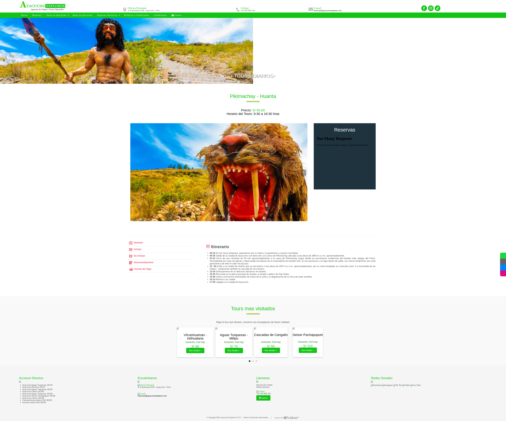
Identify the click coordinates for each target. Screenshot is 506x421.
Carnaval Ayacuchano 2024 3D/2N (37, 400)
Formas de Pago (142, 269)
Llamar (264, 398)
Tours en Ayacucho (56, 15)
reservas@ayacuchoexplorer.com (328, 10)
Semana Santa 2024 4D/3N (34, 402)
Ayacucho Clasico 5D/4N (33, 398)
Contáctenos (160, 15)
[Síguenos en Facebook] (503, 267)
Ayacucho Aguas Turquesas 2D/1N (37, 385)
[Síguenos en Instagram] (503, 273)
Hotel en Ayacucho (82, 15)
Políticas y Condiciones (136, 15)
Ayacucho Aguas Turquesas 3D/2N (37, 389)
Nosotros (37, 15)
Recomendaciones (143, 262)
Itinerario (138, 242)
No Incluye (139, 255)
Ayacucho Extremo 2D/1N (33, 387)
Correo (178, 15)
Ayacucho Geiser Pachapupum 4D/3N (38, 396)
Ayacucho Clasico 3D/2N (33, 391)
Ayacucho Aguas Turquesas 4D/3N (37, 394)
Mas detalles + (195, 350)
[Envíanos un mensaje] (503, 261)
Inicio (24, 15)
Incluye (137, 249)
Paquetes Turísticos (107, 15)
